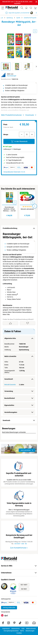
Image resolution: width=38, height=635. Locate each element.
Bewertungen (30, 631)
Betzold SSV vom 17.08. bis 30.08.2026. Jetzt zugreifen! (17, 2)
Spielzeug (10, 17)
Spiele (18, 17)
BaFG (22, 631)
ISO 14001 (24, 585)
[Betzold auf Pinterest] (14, 623)
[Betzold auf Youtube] (27, 623)
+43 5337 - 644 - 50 (20, 544)
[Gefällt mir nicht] (27, 323)
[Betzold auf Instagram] (8, 623)
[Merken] (35, 31)
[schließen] (36, 1)
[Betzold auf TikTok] (20, 623)
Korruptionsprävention (11, 631)
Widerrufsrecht (31, 628)
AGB (22, 628)
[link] (31, 8)
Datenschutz (15, 628)
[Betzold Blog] (34, 623)
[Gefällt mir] (10, 323)
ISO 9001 (24, 589)
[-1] (21, 134)
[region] (19, 323)
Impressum (6, 628)
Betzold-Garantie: (10, 384)
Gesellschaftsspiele (30, 17)
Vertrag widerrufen (9, 607)
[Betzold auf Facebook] (3, 623)
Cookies (19, 633)
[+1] (32, 134)
